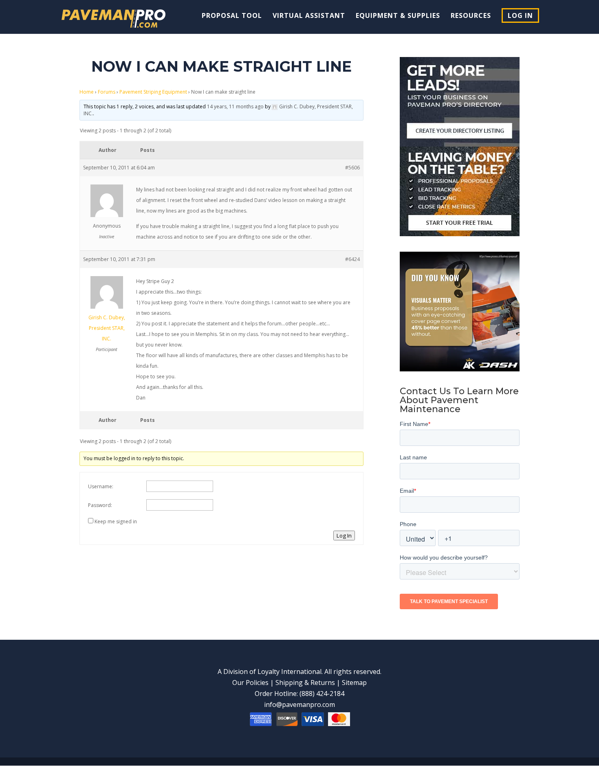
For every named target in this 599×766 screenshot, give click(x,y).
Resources (471, 16)
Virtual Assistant (309, 16)
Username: (100, 486)
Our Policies (250, 682)
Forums (106, 91)
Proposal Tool (232, 16)
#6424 (352, 259)
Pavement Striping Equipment (153, 91)
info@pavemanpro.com (299, 704)
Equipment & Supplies (398, 16)
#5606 (352, 167)
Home (86, 91)
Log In (520, 15)
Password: (100, 505)
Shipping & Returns (305, 682)
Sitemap (354, 682)
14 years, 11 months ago (235, 106)
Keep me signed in (116, 521)
